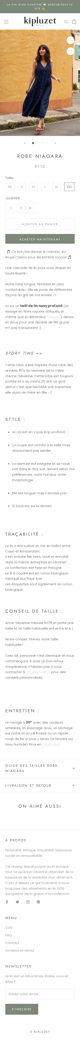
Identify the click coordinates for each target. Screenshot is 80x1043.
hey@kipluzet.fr (38, 672)
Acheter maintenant (40, 239)
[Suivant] (55, 143)
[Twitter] (17, 902)
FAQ (8, 935)
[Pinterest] (38, 902)
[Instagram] (28, 902)
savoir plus (50, 744)
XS (10, 186)
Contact (12, 943)
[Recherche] (66, 21)
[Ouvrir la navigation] (6, 21)
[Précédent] (24, 143)
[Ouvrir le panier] (74, 21)
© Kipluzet (40, 1032)
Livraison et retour (19, 950)
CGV (9, 927)
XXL (69, 186)
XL (56, 186)
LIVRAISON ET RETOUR (28, 785)
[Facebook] (7, 902)
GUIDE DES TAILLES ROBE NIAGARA (31, 768)
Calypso (53, 317)
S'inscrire (22, 1009)
